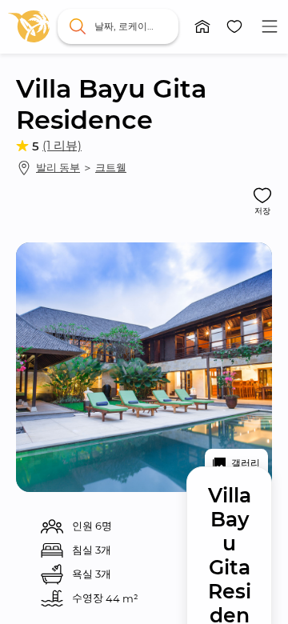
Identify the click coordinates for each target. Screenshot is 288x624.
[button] (202, 26)
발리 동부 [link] (58, 167)
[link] (29, 26)
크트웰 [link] (110, 167)
